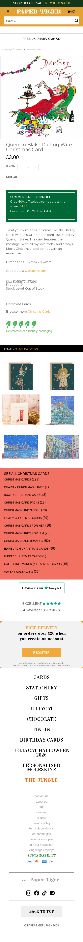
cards (41, 677)
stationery (41, 688)
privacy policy (41, 823)
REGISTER (41, 652)
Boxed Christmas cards (23, 494)
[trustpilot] (41, 587)
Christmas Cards (39, 311)
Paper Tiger (44, 880)
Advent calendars (18, 571)
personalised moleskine (41, 767)
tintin (41, 730)
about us (41, 801)
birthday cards (41, 740)
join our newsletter (41, 844)
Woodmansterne (35, 270)
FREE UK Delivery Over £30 (41, 38)
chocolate (41, 719)
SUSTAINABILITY (41, 855)
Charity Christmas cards (24, 487)
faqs (41, 806)
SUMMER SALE (57, 3)
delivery (41, 812)
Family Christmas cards (23, 517)
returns (41, 817)
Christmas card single (22, 510)
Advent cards (51, 564)
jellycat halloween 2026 (41, 753)
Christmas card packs (21, 502)
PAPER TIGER (35, 925)
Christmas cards (17, 479)
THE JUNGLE (41, 780)
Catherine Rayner (18, 564)
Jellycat (41, 709)
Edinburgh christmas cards (26, 548)
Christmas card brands (23, 541)
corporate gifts (41, 834)
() (73, 11)
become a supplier (41, 839)
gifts (41, 698)
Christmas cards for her (24, 525)
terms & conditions (41, 828)
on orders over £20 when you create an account (42, 633)
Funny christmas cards (23, 556)
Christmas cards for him (24, 533)
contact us (41, 796)
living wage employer (41, 850)
